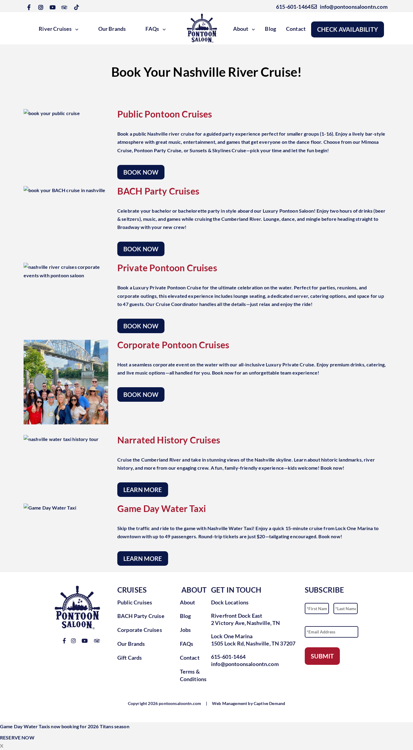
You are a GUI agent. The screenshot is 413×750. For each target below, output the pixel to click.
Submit (322, 656)
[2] (52, 113)
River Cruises (55, 28)
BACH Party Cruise (140, 616)
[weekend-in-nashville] (66, 382)
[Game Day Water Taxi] (50, 508)
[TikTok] (76, 6)
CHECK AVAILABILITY (347, 29)
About (241, 28)
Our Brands (112, 28)
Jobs (185, 629)
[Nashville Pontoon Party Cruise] (66, 271)
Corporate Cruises (139, 629)
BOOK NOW (140, 172)
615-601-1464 (292, 6)
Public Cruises (134, 602)
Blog (270, 28)
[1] (64, 190)
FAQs (152, 28)
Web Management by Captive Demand (248, 703)
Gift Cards (129, 657)
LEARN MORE (142, 489)
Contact (296, 28)
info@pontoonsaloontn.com (352, 6)
